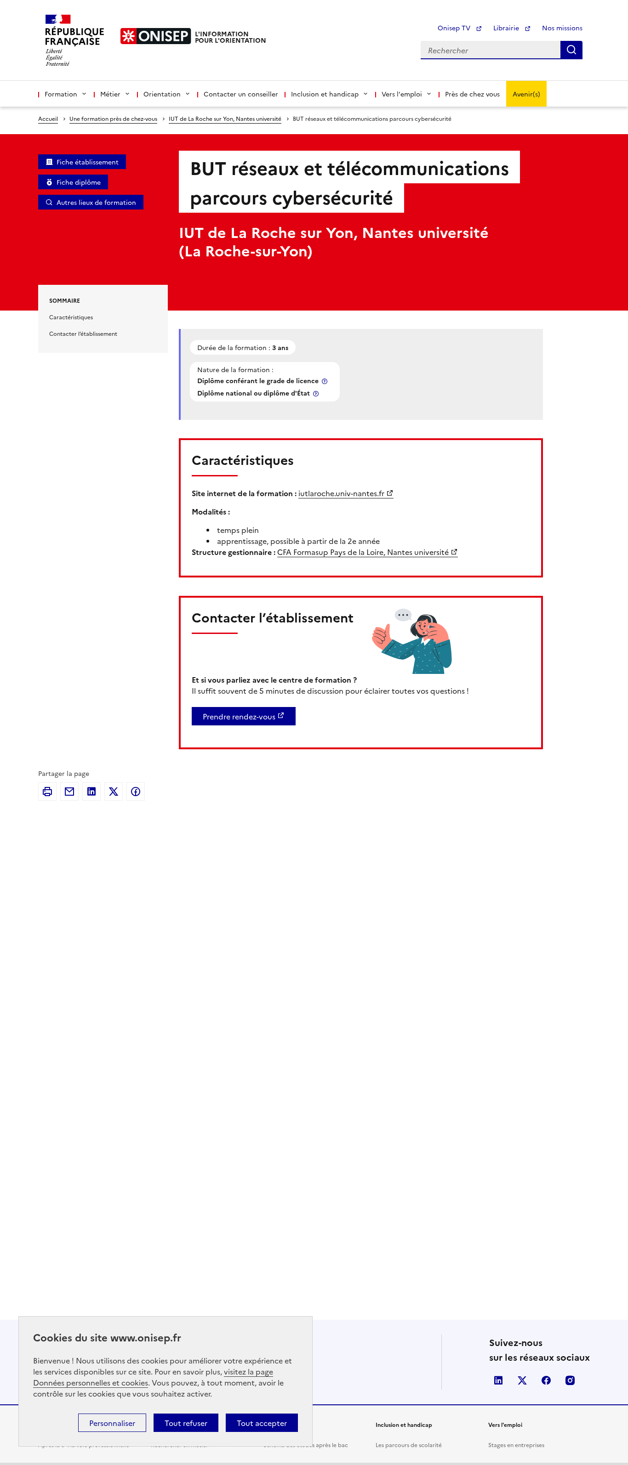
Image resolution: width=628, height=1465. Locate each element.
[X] (113, 791)
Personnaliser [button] (112, 1423)
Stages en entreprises (516, 1444)
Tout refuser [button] (186, 1423)
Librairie (507, 27)
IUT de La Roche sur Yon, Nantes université (225, 118)
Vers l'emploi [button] (402, 93)
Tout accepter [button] (262, 1423)
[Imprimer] (47, 791)
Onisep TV (455, 27)
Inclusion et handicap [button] (325, 93)
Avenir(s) (526, 93)
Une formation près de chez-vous (113, 118)
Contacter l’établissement (83, 333)
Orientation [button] (162, 93)
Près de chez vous (472, 93)
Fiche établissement (88, 161)
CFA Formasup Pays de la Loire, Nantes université (363, 552)
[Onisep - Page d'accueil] (155, 36)
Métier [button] (110, 93)
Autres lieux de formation (96, 202)
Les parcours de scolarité (409, 1444)
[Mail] (69, 791)
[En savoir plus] (325, 381)
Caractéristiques (71, 317)
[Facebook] (135, 791)
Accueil (48, 118)
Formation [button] (61, 93)
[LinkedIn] (91, 791)
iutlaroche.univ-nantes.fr (341, 493)
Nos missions (562, 27)
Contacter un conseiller (241, 93)
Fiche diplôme (79, 182)
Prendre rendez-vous (239, 716)
